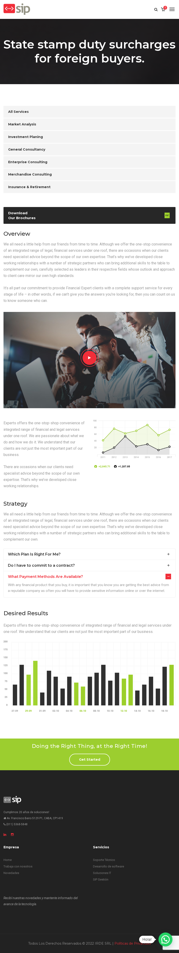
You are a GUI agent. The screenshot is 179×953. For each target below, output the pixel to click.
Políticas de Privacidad (132, 943)
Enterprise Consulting (27, 162)
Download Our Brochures (22, 215)
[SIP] (16, 9)
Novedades (11, 873)
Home (7, 860)
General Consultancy (26, 149)
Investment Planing (25, 137)
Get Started (89, 759)
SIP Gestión (100, 879)
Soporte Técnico (104, 860)
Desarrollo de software (108, 866)
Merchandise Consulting (30, 174)
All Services (18, 112)
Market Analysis (22, 124)
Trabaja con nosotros (17, 866)
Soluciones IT (102, 873)
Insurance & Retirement (29, 187)
